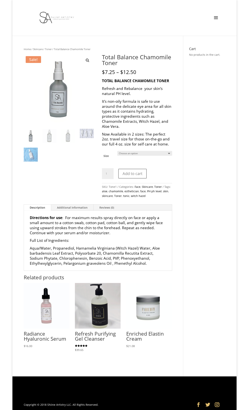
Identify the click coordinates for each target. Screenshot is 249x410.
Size (106, 156)
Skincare (38, 49)
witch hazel (138, 196)
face (143, 191)
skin (165, 191)
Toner (48, 49)
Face (137, 187)
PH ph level (154, 191)
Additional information (72, 207)
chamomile (116, 191)
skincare (107, 196)
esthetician (131, 191)
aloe (104, 191)
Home (27, 49)
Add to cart (132, 173)
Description (37, 207)
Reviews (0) (106, 207)
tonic (126, 196)
